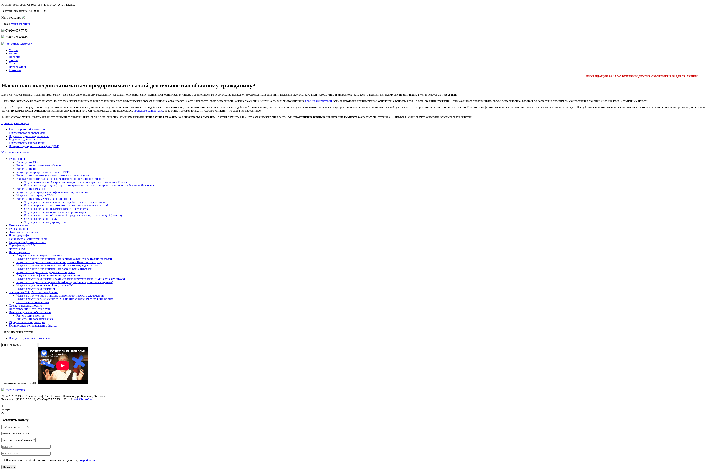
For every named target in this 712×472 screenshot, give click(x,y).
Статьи (13, 60)
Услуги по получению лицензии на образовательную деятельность (58, 265)
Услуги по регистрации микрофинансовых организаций (52, 192)
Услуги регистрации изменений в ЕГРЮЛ (43, 172)
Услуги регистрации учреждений (45, 222)
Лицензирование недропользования (39, 255)
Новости (14, 56)
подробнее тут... (89, 460)
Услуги (13, 50)
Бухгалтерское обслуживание (27, 129)
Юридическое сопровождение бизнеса (33, 325)
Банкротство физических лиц (27, 242)
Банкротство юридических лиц (28, 238)
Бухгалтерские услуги (15, 123)
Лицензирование (19, 252)
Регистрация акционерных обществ (39, 165)
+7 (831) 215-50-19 (16, 37)
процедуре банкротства (148, 110)
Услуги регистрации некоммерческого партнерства (56, 208)
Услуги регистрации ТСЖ (40, 218)
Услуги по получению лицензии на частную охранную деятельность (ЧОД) (64, 258)
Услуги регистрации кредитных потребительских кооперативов (64, 202)
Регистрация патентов (30, 315)
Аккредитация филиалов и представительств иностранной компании (60, 178)
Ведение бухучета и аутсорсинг (29, 136)
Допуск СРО (17, 248)
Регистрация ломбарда (30, 188)
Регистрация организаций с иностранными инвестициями (53, 175)
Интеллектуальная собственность (30, 312)
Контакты (15, 70)
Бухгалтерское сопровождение (28, 132)
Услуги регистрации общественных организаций (55, 212)
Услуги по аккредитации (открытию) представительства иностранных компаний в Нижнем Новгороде (89, 185)
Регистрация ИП (26, 168)
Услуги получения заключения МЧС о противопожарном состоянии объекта (64, 298)
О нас (12, 63)
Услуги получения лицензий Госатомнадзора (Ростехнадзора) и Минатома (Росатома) (70, 278)
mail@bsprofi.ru (20, 23)
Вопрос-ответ (17, 66)
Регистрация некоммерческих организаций (43, 198)
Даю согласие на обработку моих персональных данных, (52, 460)
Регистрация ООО (28, 162)
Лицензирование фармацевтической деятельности (48, 275)
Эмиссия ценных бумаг (24, 232)
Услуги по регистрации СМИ (35, 195)
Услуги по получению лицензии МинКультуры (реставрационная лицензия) (64, 282)
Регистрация (17, 158)
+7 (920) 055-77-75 (16, 30)
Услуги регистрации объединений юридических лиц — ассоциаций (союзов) (73, 215)
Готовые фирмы (19, 225)
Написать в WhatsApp (18, 43)
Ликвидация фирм (20, 235)
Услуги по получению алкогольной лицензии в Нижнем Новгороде (59, 262)
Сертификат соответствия (32, 302)
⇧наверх (5, 407)
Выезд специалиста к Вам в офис (30, 338)
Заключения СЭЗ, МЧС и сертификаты (33, 292)
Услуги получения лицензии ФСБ (37, 288)
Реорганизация (18, 228)
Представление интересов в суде (29, 308)
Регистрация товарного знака (35, 318)
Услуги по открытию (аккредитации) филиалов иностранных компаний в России (75, 182)
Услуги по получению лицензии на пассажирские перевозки (54, 268)
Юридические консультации (27, 322)
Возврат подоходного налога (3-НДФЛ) (34, 146)
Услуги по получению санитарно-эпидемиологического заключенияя (60, 295)
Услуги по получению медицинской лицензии (45, 272)
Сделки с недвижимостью (25, 305)
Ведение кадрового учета (25, 139)
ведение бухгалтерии (318, 100)
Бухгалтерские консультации (27, 142)
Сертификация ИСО (22, 245)
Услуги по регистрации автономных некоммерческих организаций (66, 205)
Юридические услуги (15, 152)
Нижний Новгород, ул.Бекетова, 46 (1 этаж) (38, 4)
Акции (13, 53)
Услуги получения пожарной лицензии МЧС (44, 285)
